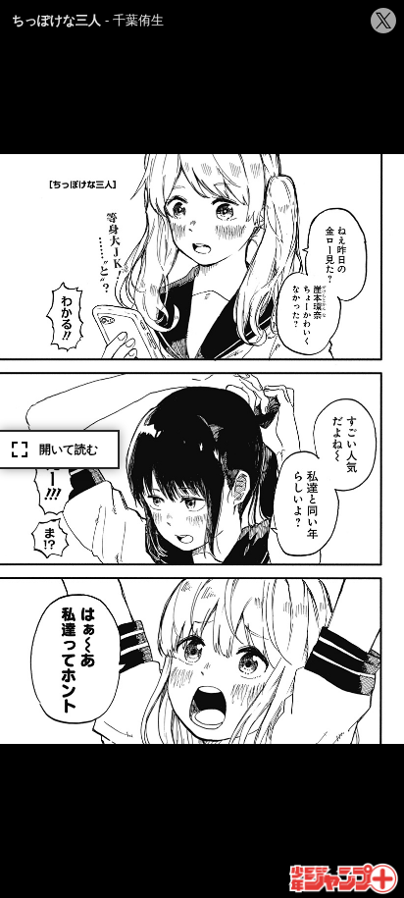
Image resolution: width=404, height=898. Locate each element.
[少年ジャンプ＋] (344, 879)
